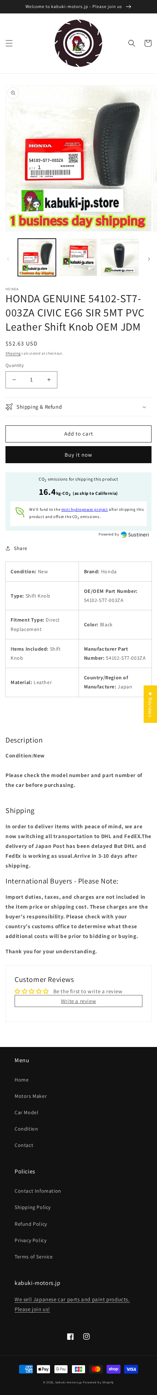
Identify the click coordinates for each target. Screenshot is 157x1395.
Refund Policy (31, 1224)
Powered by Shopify (98, 1382)
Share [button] (20, 548)
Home (21, 1079)
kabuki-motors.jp (68, 1382)
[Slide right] (149, 259)
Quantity (14, 365)
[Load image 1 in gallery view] (37, 257)
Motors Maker (31, 1096)
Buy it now (78, 454)
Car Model (26, 1112)
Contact (24, 1145)
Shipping (13, 353)
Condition (26, 1128)
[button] (9, 43)
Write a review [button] (78, 1001)
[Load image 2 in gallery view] (78, 257)
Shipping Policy (33, 1207)
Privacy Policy (30, 1240)
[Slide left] (8, 259)
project (84, 509)
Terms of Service (34, 1256)
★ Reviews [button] (150, 704)
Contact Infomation (38, 1191)
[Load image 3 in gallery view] (120, 257)
